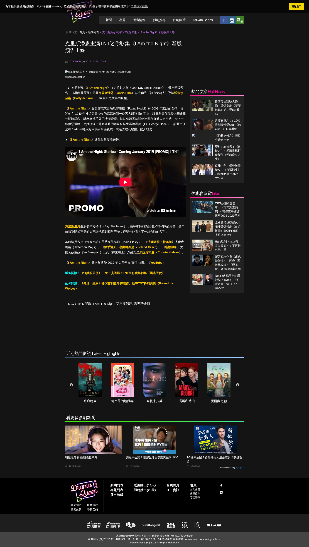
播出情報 (139, 20)
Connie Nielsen (168, 252)
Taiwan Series (203, 20)
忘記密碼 (195, 497)
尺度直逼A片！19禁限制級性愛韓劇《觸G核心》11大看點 (228, 124)
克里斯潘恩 (106, 93)
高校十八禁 (154, 401)
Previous (71, 385)
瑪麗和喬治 (187, 401)
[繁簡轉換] (240, 20)
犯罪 (88, 303)
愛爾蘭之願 (219, 401)
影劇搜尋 (159, 20)
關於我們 (76, 504)
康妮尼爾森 (146, 252)
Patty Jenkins (83, 98)
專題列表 (116, 490)
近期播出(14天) (145, 485)
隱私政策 (76, 509)
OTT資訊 (172, 490)
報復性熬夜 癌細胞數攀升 (81, 457)
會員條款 (195, 493)
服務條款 (92, 504)
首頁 (82, 32)
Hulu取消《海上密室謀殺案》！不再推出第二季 (228, 245)
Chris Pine (124, 93)
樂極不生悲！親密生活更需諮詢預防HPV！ (153, 457)
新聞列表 (93, 32)
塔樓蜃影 (171, 247)
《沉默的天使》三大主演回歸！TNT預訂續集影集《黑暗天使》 (122, 273)
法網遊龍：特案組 (160, 242)
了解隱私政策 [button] (139, 6)
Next (237, 385)
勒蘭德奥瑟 (126, 247)
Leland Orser (147, 247)
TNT (80, 303)
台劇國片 (179, 20)
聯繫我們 (92, 509)
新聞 (109, 20)
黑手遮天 (110, 247)
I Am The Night (103, 303)
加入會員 (195, 489)
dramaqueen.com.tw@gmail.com (202, 539)
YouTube (156, 262)
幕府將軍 (90, 401)
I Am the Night (97, 87)
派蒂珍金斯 (142, 303)
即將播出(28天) (145, 490)
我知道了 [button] (296, 6)
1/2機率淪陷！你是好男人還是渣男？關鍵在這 (214, 459)
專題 (122, 20)
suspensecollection (75, 77)
